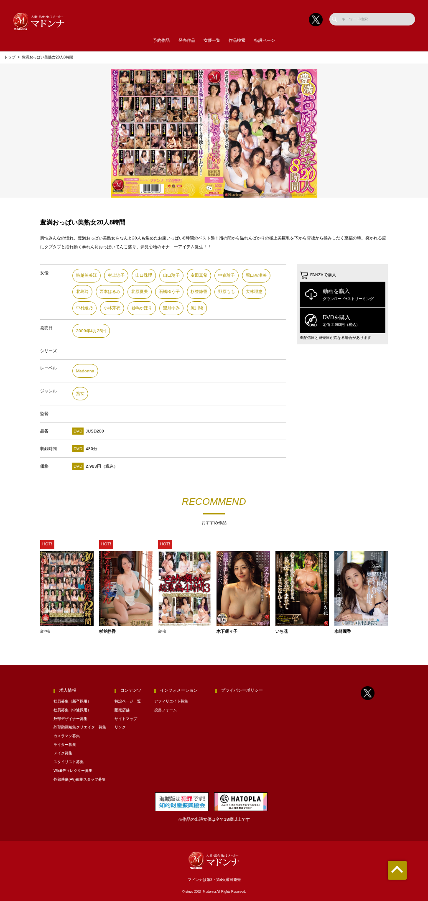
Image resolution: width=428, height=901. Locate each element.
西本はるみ (109, 291)
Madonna (85, 371)
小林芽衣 (112, 307)
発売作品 (186, 40)
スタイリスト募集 (69, 762)
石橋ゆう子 (169, 291)
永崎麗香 (342, 631)
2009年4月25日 (91, 330)
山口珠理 (143, 275)
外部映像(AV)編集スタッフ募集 (80, 779)
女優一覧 (212, 40)
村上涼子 (116, 275)
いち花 (281, 631)
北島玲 (82, 291)
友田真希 (199, 275)
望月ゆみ (171, 307)
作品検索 (237, 40)
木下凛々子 (227, 631)
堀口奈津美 (256, 275)
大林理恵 (254, 291)
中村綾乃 (84, 307)
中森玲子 (226, 275)
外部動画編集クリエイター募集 (80, 727)
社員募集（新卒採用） (72, 701)
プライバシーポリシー (242, 690)
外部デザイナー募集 (70, 719)
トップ (9, 57)
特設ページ (264, 40)
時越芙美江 (86, 275)
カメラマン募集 (67, 736)
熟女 (80, 393)
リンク (120, 727)
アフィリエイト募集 (171, 701)
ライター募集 (65, 745)
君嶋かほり (141, 307)
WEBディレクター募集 (73, 771)
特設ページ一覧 (128, 701)
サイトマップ (126, 719)
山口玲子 (171, 275)
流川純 (197, 307)
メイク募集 (63, 753)
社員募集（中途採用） (72, 710)
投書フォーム (165, 710)
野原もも (226, 291)
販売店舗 (122, 710)
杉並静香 (199, 291)
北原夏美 (139, 291)
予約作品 (161, 40)
